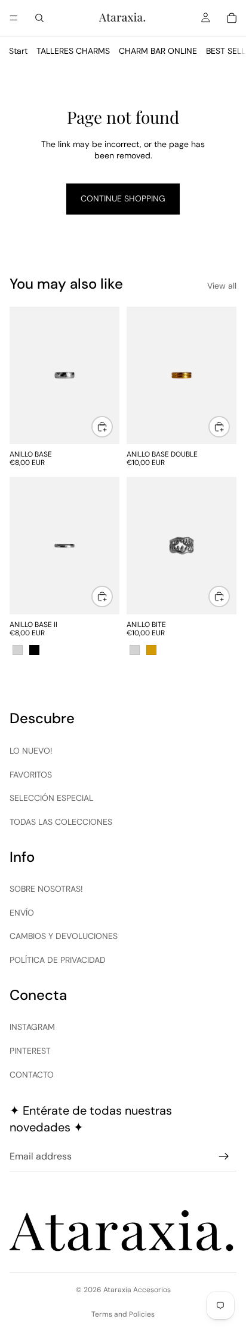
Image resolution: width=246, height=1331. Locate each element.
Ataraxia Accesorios (137, 1290)
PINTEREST (30, 1050)
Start (18, 50)
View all (221, 285)
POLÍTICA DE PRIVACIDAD (58, 959)
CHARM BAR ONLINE (158, 50)
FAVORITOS (31, 774)
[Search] (39, 18)
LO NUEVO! (31, 750)
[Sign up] (223, 1156)
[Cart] (232, 18)
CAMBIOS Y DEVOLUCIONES (64, 936)
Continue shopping (123, 198)
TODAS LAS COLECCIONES (61, 821)
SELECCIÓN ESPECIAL (51, 798)
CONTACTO (32, 1074)
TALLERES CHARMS (73, 50)
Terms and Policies (123, 1314)
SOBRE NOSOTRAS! (46, 888)
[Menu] (13, 18)
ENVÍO (22, 912)
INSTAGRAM (32, 1026)
